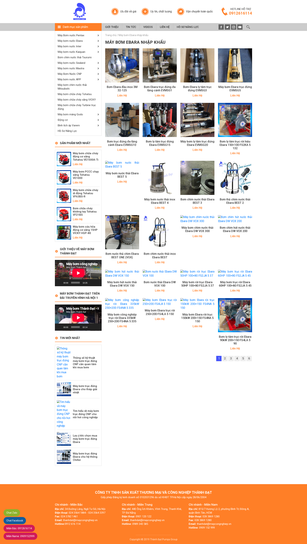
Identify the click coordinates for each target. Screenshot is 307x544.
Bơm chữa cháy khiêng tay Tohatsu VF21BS (85, 211)
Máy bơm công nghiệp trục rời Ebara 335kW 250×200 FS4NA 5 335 (122, 318)
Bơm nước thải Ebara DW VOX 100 (160, 284)
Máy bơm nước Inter (69, 46)
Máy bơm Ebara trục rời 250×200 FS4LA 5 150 (160, 312)
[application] (78, 273)
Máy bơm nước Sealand (71, 62)
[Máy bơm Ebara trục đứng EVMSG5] (235, 65)
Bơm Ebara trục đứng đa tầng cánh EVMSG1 (160, 88)
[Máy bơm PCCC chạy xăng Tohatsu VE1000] (64, 177)
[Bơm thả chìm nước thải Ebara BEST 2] (235, 177)
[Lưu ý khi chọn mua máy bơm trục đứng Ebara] (64, 438)
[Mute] (91, 282)
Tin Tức (131, 27)
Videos (148, 27)
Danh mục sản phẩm (75, 27)
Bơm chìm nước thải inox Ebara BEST (160, 255)
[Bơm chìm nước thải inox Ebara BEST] (160, 232)
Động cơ (63, 120)
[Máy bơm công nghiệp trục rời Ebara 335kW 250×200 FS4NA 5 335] (122, 303)
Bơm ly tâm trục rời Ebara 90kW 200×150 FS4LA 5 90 (235, 340)
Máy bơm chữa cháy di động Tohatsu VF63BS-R (85, 193)
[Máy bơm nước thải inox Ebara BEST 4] (160, 177)
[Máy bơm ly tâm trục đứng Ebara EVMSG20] (197, 119)
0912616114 (19, 528)
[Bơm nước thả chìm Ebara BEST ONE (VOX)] (122, 232)
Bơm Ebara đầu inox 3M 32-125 (122, 88)
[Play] (59, 282)
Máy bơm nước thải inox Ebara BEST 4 (159, 201)
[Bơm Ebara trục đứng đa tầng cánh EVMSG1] (160, 65)
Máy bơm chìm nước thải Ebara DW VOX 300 (197, 229)
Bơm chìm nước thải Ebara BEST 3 (197, 201)
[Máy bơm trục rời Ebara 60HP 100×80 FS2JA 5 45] (235, 273)
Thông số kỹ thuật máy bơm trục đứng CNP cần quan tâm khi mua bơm (85, 362)
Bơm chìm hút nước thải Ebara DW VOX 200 (235, 229)
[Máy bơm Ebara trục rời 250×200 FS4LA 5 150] (160, 301)
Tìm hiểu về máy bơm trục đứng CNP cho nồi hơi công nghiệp (86, 414)
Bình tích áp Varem (69, 125)
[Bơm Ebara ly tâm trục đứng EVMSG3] (197, 65)
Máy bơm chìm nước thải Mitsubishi (72, 86)
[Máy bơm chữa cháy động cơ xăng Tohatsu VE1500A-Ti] (64, 158)
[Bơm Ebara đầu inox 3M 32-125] (122, 65)
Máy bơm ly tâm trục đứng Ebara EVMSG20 (197, 143)
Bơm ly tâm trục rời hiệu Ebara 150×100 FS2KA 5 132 (235, 145)
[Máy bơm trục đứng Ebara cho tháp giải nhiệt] (64, 389)
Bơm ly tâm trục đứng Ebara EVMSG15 (160, 143)
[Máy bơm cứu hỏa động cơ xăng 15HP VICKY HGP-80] (64, 232)
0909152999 (20, 536)
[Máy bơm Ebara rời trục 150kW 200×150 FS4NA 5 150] (197, 303)
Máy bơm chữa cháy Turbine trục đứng (77, 107)
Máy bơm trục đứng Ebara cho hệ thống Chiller (85, 457)
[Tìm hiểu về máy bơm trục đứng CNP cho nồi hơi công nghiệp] (64, 414)
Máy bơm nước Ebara (70, 40)
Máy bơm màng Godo (70, 114)
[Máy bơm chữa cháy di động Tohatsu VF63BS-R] (64, 195)
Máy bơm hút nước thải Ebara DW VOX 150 (122, 284)
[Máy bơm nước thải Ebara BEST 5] (122, 164)
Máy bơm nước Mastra (71, 68)
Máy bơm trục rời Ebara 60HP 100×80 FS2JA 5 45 (235, 284)
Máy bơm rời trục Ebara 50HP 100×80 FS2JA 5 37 (197, 284)
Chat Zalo (11, 512)
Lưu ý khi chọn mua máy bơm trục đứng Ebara (85, 439)
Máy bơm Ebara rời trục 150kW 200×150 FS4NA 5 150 (197, 318)
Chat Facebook (14, 520)
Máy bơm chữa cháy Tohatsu (75, 94)
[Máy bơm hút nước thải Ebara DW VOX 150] (122, 273)
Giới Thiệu (112, 27)
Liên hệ (164, 27)
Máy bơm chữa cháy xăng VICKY (77, 99)
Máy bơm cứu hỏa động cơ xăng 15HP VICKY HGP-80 (85, 230)
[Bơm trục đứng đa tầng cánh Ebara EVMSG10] (122, 119)
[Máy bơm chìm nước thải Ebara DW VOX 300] (197, 219)
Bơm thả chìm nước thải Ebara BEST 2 (235, 201)
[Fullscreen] (97, 282)
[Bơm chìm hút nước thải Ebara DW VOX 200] (235, 219)
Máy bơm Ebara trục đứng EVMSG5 (235, 88)
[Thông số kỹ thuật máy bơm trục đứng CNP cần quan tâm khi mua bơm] (64, 362)
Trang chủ (110, 35)
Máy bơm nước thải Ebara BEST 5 (122, 175)
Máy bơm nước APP (69, 79)
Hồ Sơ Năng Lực (188, 27)
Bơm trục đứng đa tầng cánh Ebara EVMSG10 (122, 143)
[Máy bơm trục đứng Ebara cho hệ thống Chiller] (64, 456)
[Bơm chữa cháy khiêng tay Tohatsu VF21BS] (64, 214)
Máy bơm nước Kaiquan (71, 51)
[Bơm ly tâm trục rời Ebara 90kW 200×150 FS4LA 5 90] (235, 315)
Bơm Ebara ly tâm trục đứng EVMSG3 (197, 88)
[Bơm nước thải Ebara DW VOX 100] (160, 273)
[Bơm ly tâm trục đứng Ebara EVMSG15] (160, 119)
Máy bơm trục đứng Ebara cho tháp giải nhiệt (85, 389)
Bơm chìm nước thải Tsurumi (74, 57)
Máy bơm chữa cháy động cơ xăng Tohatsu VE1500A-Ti (85, 156)
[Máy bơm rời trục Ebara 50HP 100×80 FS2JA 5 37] (197, 273)
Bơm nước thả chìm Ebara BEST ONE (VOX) (122, 255)
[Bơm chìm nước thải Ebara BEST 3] (197, 177)
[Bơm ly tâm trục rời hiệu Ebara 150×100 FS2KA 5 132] (235, 119)
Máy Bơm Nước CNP (70, 74)
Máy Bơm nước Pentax (71, 35)
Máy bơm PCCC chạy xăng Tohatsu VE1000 (86, 175)
